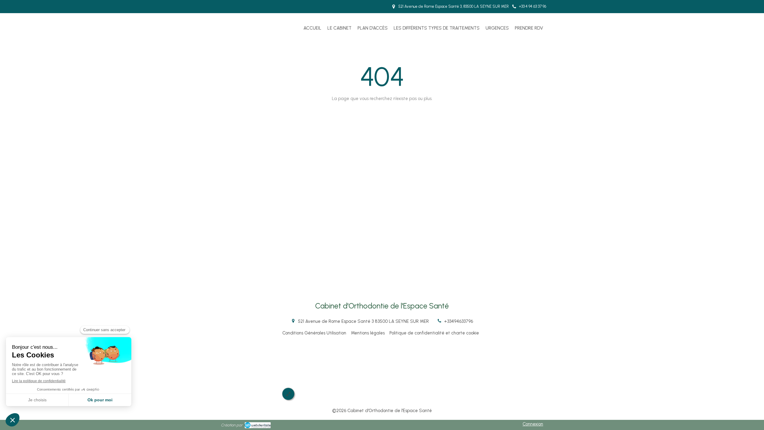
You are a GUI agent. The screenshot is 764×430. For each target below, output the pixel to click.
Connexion (533, 424)
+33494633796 (458, 321)
